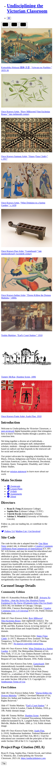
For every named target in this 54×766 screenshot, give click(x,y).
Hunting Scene (32, 715)
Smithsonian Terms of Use (13, 682)
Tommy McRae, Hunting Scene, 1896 (18, 377)
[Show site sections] (9, 18)
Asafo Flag (39, 730)
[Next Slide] (23, 25)
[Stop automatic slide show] (5, 25)
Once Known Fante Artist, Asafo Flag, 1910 (21, 416)
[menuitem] (30, 8)
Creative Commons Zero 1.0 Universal (26, 609)
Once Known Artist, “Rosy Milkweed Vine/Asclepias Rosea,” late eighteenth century (25, 112)
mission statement (18, 471)
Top (3, 763)
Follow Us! (9, 531)
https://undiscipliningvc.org (33, 758)
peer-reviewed (7, 431)
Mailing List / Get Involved (28, 531)
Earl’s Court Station (35, 705)
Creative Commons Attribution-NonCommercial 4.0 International (27, 547)
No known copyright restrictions (28, 643)
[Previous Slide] (14, 25)
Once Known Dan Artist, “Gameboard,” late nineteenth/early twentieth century (21, 252)
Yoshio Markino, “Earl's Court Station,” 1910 (21, 335)
